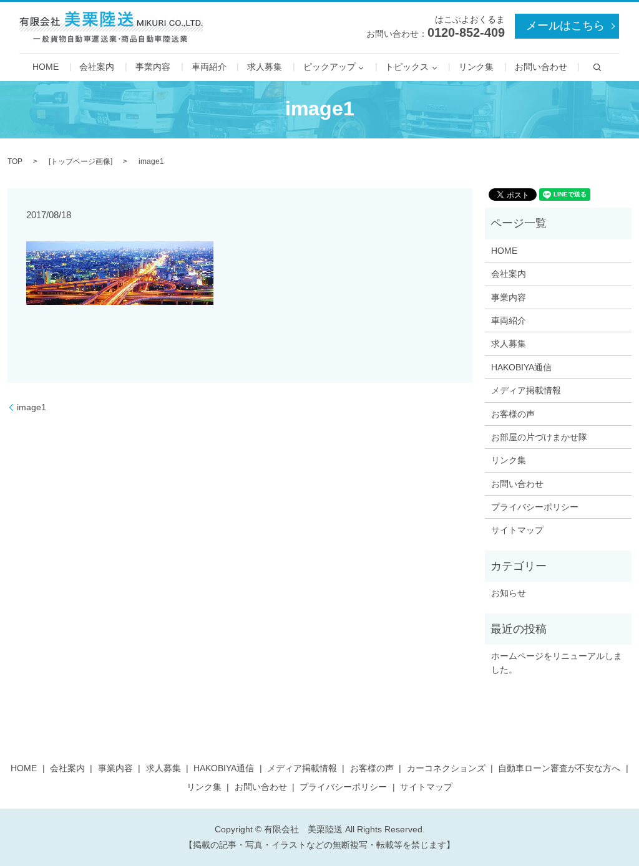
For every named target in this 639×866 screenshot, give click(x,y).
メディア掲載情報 (526, 390)
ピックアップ (329, 67)
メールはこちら (565, 25)
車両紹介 (209, 67)
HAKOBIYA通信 (521, 367)
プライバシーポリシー (534, 507)
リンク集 (476, 67)
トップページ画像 (80, 161)
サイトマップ (517, 530)
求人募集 (264, 67)
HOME (45, 67)
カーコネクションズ (446, 768)
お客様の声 (513, 414)
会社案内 (96, 67)
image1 (31, 407)
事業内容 (152, 67)
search (597, 67)
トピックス (407, 67)
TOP (14, 161)
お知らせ (508, 593)
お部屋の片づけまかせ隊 (539, 437)
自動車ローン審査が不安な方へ (559, 768)
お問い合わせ (541, 67)
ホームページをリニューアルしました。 (556, 663)
